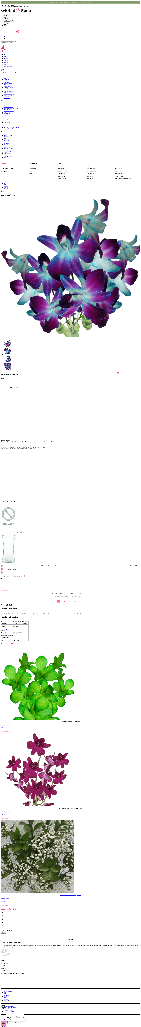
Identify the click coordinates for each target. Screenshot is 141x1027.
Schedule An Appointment (10, 128)
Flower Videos (7, 98)
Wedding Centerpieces (9, 91)
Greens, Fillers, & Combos (7, 168)
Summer (5, 152)
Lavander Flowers (91, 168)
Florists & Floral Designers (10, 1008)
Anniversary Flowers (8, 134)
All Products (6, 184)
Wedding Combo (7, 92)
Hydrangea (6, 82)
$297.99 (2, 378)
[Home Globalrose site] (16, 12)
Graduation (6, 144)
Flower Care (6, 96)
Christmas (6, 136)
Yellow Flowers (119, 176)
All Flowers (3, 163)
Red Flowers (118, 171)
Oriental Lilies (32, 168)
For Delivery (15, 6)
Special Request (7, 120)
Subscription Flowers (8, 87)
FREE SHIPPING (14, 387)
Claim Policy (7, 109)
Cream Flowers (61, 173)
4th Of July (6, 157)
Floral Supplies (4, 166)
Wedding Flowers (8, 156)
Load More (70, 939)
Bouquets (6, 999)
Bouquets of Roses (8, 90)
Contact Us (6, 115)
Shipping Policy (7, 112)
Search (7, 15)
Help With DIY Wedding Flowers (11, 127)
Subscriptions (4, 171)
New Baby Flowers (8, 148)
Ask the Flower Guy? (9, 94)
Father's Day (6, 140)
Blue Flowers (61, 168)
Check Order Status (8, 107)
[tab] (8, 343)
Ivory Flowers (90, 166)
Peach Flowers (90, 178)
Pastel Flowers (90, 176)
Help (7, 18)
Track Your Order (9, 20)
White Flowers (118, 173)
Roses (5, 78)
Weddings (6, 187)
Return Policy (7, 113)
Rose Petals (6, 88)
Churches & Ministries (9, 1006)
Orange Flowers (90, 173)
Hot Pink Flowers (62, 178)
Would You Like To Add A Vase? (8, 501)
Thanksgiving (7, 153)
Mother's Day (7, 147)
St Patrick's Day (7, 151)
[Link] (15, 42)
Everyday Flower (8, 86)
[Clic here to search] (15, 72)
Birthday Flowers (8, 84)
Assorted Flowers (62, 166)
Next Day (6, 183)
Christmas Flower (8, 83)
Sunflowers (6, 79)
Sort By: (2, 930)
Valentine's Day (7, 155)
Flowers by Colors (8, 95)
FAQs (5, 105)
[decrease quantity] (58, 569)
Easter (5, 138)
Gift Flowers (6, 143)
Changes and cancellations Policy (11, 108)
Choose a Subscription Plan (69, 601)
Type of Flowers (33, 163)
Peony (30, 171)
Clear (4, 932)
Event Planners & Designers (10, 1007)
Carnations (6, 80)
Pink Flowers (118, 166)
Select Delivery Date (19, 576)
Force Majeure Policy (9, 111)
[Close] (2, 46)
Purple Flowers (118, 168)
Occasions (6, 186)
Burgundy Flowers (62, 171)
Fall (4, 139)
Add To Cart (4, 590)
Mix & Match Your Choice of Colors (123, 178)
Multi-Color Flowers (91, 171)
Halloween (6, 145)
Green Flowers (61, 176)
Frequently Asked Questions (10, 1022)
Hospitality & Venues (8, 1010)
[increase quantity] (117, 569)
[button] (4, 37)
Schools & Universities (9, 1011)
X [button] (1, 70)
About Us (6, 188)
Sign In (7, 23)
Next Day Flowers (8, 991)
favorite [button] (118, 373)
